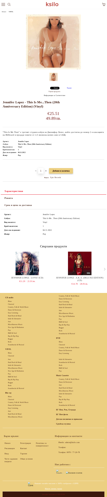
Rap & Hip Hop (13, 336)
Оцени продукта (54, 91)
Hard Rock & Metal (14, 316)
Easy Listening (13, 313)
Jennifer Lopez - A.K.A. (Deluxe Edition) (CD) (79, 279)
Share (56, 88)
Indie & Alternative (14, 319)
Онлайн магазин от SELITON (53, 494)
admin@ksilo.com (72, 442)
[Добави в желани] (102, 163)
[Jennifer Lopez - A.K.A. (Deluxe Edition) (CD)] (79, 263)
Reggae (10, 339)
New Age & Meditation (16, 327)
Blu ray (8, 393)
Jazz (9, 321)
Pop (9, 330)
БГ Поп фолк (62, 414)
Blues (10, 301)
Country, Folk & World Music (18, 307)
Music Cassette (62, 375)
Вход (7, 454)
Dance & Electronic (14, 310)
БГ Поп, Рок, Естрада (66, 410)
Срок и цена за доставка (18, 205)
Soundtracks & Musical (16, 345)
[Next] (104, 269)
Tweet (69, 88)
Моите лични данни (53, 489)
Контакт (23, 448)
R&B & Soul (12, 333)
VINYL (11, 11)
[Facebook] (58, 458)
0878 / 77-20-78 (73, 452)
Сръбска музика (63, 424)
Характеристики (13, 191)
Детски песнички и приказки (69, 419)
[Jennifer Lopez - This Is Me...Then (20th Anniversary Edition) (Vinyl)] (53, 69)
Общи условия (26, 459)
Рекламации (10, 448)
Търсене (23, 454)
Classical (11, 304)
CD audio (9, 298)
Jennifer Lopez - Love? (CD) (27, 278)
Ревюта (8, 198)
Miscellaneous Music (15, 324)
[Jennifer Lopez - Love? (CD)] (27, 263)
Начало (4, 11)
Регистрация (25, 443)
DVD (58, 338)
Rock (9, 342)
